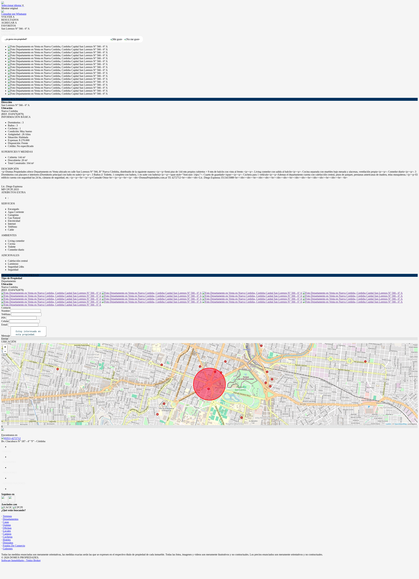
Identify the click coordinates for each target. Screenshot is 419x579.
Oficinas (7, 528)
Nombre (5, 310)
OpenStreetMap (400, 423)
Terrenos (7, 516)
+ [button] (5, 347)
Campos (7, 533)
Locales (7, 531)
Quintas (7, 525)
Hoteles (7, 539)
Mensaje (5, 335)
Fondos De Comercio (14, 545)
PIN (3, 317)
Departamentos (10, 519)
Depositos (8, 542)
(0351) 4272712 (12, 438)
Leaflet (388, 423)
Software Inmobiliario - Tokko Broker (21, 560)
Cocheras (7, 536)
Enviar (4, 338)
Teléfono (5, 314)
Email (4, 324)
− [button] (5, 351)
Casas (6, 522)
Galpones (8, 548)
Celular (5, 321)
